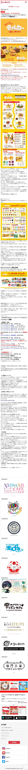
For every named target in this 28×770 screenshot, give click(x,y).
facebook (7, 757)
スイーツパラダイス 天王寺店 (8, 343)
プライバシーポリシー (5, 733)
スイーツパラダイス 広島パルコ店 (9, 346)
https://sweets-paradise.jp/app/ (8, 400)
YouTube (8, 752)
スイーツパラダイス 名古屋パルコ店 (9, 326)
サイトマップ (3, 738)
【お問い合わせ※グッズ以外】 (7, 730)
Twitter (7, 761)
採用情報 (14, 742)
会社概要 (3, 724)
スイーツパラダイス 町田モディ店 (9, 339)
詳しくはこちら (21, 702)
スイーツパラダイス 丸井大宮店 (8, 335)
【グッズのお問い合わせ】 (6, 727)
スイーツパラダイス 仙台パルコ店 (9, 328)
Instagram (7, 748)
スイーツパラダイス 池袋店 (7, 325)
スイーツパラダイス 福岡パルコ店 (9, 329)
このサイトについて (5, 735)
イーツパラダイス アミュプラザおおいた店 (12, 348)
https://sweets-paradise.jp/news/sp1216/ (10, 75)
